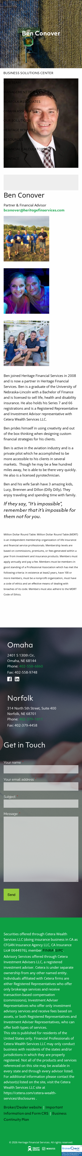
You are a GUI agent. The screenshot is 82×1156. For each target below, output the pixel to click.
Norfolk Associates (22, 101)
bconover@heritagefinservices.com (34, 210)
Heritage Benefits (19, 130)
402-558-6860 (31, 666)
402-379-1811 (31, 719)
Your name (29, 762)
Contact (11, 159)
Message (27, 814)
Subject (26, 797)
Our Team (12, 82)
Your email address (35, 779)
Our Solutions (17, 120)
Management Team (20, 92)
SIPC (59, 951)
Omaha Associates (20, 111)
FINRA (48, 951)
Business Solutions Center (28, 73)
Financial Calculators (24, 149)
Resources (13, 139)
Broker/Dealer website (23, 1107)
